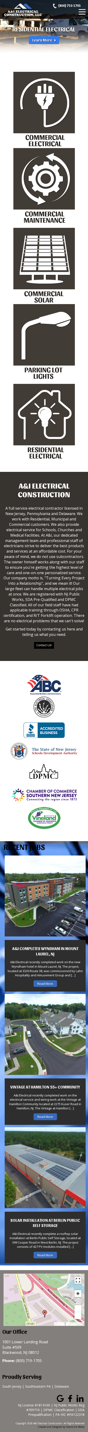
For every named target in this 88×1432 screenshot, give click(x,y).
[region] (44, 30)
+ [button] (78, 1309)
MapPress (59, 1324)
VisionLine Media (75, 1426)
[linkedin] (80, 1398)
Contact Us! (44, 645)
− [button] (78, 1316)
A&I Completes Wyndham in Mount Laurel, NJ (45, 951)
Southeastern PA (38, 1386)
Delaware (61, 1386)
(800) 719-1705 (69, 6)
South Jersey (11, 1386)
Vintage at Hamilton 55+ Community (45, 1086)
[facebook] (70, 1398)
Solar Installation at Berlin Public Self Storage (45, 1223)
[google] (60, 1398)
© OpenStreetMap (74, 1324)
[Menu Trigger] (82, 11)
